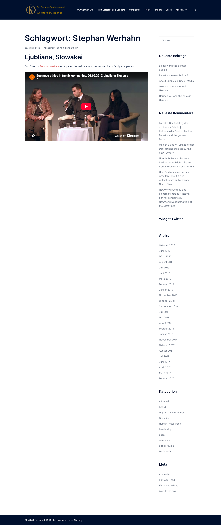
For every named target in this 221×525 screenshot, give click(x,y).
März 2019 (165, 278)
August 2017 (166, 350)
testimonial (165, 451)
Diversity (164, 418)
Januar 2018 (166, 334)
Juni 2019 (164, 273)
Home (147, 9)
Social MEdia (166, 445)
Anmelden (164, 474)
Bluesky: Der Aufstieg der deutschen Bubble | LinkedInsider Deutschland (174, 127)
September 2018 (168, 306)
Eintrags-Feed (167, 479)
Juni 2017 (164, 361)
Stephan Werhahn (50, 66)
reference (164, 440)
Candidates (135, 9)
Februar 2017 (166, 378)
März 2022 (165, 256)
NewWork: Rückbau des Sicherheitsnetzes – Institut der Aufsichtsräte (174, 193)
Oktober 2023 (167, 245)
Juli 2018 (164, 311)
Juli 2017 (164, 356)
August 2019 (166, 261)
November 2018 (168, 295)
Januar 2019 (166, 289)
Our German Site (85, 9)
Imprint (158, 9)
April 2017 (164, 367)
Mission (180, 9)
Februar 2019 (166, 284)
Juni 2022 (164, 250)
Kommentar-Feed (168, 485)
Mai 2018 (164, 317)
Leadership (71, 48)
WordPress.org (167, 491)
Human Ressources (170, 423)
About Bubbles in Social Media (176, 80)
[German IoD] (46, 9)
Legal (162, 434)
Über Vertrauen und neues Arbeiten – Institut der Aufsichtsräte (174, 176)
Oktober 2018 (167, 300)
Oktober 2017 (167, 345)
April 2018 (165, 323)
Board (169, 9)
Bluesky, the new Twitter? (173, 75)
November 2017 (168, 339)
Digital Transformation (171, 412)
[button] (195, 10)
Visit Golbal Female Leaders (111, 9)
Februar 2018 (166, 328)
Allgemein (49, 48)
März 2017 (165, 372)
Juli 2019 (164, 267)
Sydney (78, 520)
